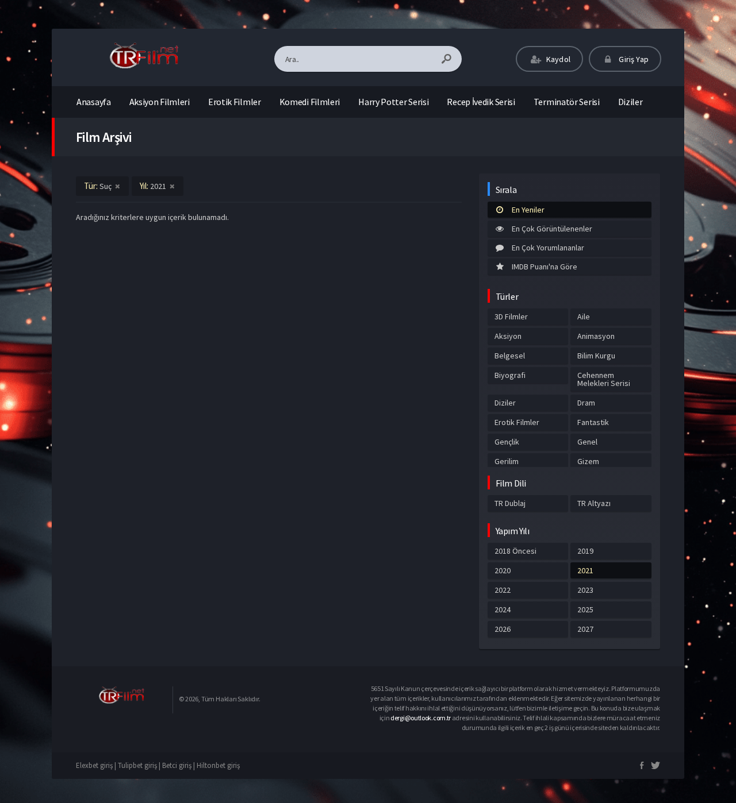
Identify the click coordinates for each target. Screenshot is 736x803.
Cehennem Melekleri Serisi (603, 379)
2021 (585, 570)
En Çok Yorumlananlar (548, 247)
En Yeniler (528, 209)
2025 (585, 609)
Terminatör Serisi (567, 101)
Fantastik (593, 422)
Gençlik (506, 442)
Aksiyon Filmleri (159, 101)
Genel (587, 442)
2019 (585, 551)
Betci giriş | (179, 765)
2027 (585, 629)
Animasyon (596, 336)
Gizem (588, 461)
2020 (502, 570)
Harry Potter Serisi (393, 101)
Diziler (630, 101)
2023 (585, 590)
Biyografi (510, 375)
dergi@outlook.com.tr (420, 717)
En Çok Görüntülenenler (552, 228)
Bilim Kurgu (596, 355)
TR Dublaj (510, 503)
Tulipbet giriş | (140, 765)
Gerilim (506, 461)
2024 (502, 609)
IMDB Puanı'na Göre (544, 266)
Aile (583, 316)
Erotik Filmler (234, 101)
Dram (586, 402)
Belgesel (509, 355)
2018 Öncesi (515, 551)
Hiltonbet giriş (218, 765)
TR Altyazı (594, 503)
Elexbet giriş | (97, 765)
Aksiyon (508, 336)
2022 (502, 590)
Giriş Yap (633, 59)
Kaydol (557, 59)
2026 (502, 629)
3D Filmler (511, 316)
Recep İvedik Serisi (481, 101)
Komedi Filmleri (309, 101)
